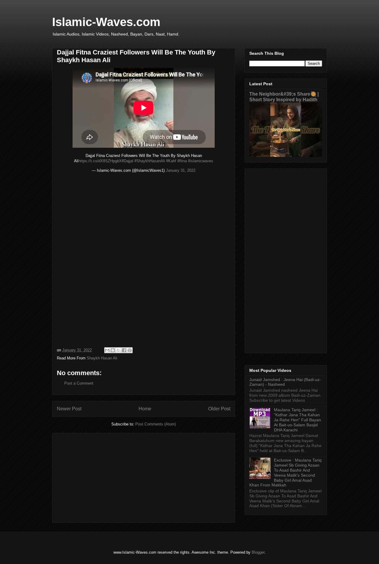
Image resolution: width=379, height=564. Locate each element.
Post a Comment (78, 383)
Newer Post (69, 408)
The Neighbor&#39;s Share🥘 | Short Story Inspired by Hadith (284, 96)
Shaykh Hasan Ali (102, 358)
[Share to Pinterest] (130, 350)
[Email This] (107, 350)
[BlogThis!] (113, 350)
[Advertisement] (143, 476)
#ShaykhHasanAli (149, 161)
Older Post (219, 408)
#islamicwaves (200, 161)
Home (145, 408)
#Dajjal (127, 161)
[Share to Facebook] (124, 350)
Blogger (258, 552)
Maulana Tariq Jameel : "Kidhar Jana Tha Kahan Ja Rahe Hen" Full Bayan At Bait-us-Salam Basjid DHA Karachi (297, 419)
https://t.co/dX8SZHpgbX (100, 161)
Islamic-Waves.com (106, 21)
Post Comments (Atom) (155, 424)
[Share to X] (118, 350)
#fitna (182, 161)
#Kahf (171, 161)
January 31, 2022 (180, 170)
